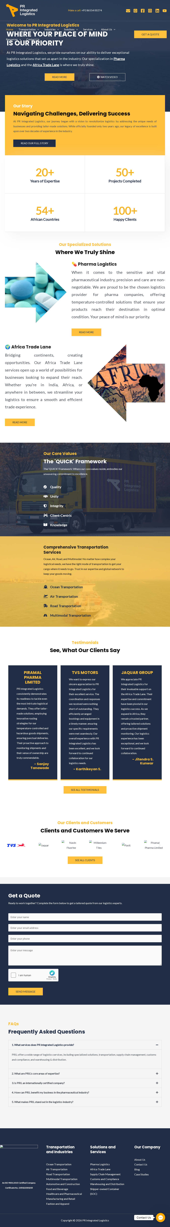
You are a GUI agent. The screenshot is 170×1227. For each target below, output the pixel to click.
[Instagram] (150, 11)
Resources (12, 39)
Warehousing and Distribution (107, 1184)
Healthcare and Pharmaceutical (64, 1193)
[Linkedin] (157, 11)
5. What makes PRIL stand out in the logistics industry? (42, 1101)
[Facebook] (143, 11)
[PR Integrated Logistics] (21, 10)
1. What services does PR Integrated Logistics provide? (43, 1044)
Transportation (27, 29)
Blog (137, 1169)
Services (88, 29)
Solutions (69, 29)
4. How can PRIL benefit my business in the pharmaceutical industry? (50, 1092)
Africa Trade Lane (100, 1169)
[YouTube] (165, 11)
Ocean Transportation (58, 1164)
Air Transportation (56, 1169)
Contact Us (32, 39)
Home (9, 29)
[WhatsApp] (135, 11)
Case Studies (141, 1174)
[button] (37, 29)
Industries (50, 29)
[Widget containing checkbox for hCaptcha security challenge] (33, 975)
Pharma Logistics (100, 1164)
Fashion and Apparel (57, 1203)
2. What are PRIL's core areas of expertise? (36, 1073)
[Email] (128, 11)
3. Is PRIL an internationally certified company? (38, 1082)
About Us (106, 29)
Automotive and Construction (63, 1184)
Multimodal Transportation (61, 1179)
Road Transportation (58, 1174)
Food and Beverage (57, 1188)
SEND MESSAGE (25, 991)
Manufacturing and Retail (60, 1198)
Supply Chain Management (105, 1174)
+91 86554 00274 (92, 10)
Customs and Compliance (104, 1179)
